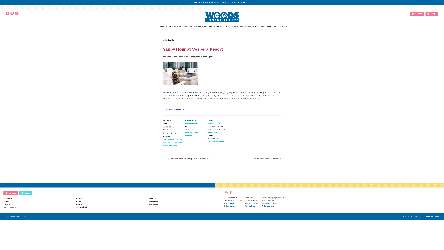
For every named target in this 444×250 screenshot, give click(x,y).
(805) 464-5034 (269, 206)
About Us (271, 26)
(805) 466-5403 (251, 206)
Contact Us (282, 26)
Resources (259, 26)
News (78, 201)
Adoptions (7, 198)
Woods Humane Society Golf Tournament (189, 159)
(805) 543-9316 (230, 203)
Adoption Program (173, 26)
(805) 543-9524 (231, 206)
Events (79, 204)
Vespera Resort (191, 123)
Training (187, 26)
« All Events (168, 40)
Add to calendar (175, 109)
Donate (160, 26)
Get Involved (231, 26)
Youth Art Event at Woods (266, 159)
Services (79, 198)
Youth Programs (200, 26)
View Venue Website (215, 142)
